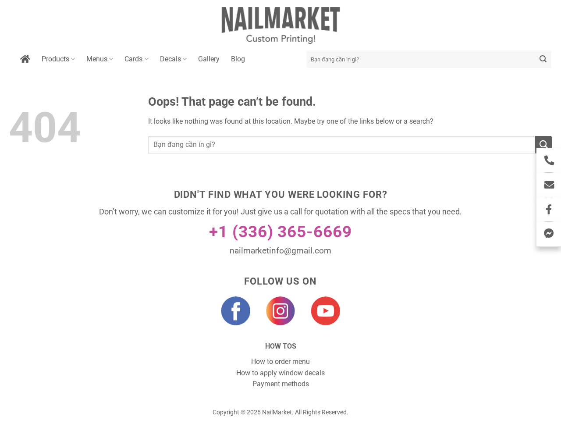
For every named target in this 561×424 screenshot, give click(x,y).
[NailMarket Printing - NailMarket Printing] (281, 25)
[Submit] (543, 59)
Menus (96, 59)
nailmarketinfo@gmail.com (280, 251)
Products (55, 59)
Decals (170, 59)
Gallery (209, 59)
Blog (238, 59)
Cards (133, 59)
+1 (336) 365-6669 (280, 231)
